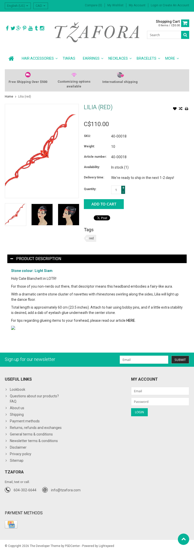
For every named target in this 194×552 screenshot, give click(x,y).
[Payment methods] (11, 524)
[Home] (11, 58)
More (170, 58)
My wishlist (115, 5)
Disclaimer (18, 447)
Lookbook (17, 389)
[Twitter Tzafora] (13, 28)
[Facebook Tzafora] (7, 28)
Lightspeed (106, 546)
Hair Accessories (38, 58)
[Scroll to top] (183, 539)
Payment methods (25, 421)
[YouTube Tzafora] (30, 28)
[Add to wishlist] (175, 109)
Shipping (17, 414)
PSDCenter (72, 546)
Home (9, 96)
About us (17, 408)
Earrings (91, 58)
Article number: (95, 156)
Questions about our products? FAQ (34, 398)
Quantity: (90, 189)
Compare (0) (93, 5)
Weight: (89, 146)
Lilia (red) (24, 96)
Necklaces (118, 58)
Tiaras (69, 58)
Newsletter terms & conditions (34, 441)
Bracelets (146, 58)
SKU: (87, 136)
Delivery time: (94, 177)
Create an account (176, 5)
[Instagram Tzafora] (42, 28)
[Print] (186, 109)
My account (137, 5)
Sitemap (16, 460)
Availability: (92, 167)
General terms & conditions (31, 434)
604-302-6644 (25, 490)
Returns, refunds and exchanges (36, 428)
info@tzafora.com (66, 490)
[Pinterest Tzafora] (24, 28)
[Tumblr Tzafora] (36, 28)
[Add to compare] (180, 109)
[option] (15, 214)
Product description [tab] (38, 258)
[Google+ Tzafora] (18, 28)
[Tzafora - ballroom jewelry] (97, 32)
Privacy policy (20, 454)
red (91, 238)
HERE (130, 320)
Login (155, 5)
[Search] (185, 35)
